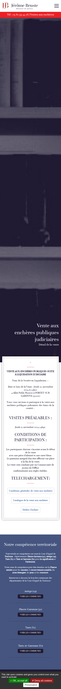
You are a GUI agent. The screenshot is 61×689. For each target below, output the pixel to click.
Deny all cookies (43, 680)
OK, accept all (19, 680)
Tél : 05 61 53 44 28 (17, 14)
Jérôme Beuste (20, 5)
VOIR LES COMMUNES (30, 596)
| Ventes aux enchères (41, 14)
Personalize (31, 685)
